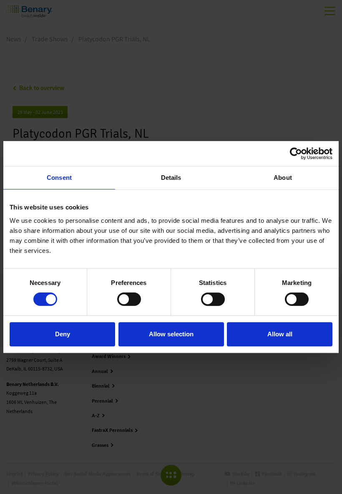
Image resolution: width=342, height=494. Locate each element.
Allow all (279, 334)
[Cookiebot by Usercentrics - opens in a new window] (295, 153)
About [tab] (283, 177)
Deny (62, 334)
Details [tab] (171, 177)
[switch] (129, 299)
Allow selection (171, 334)
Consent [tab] (59, 177)
